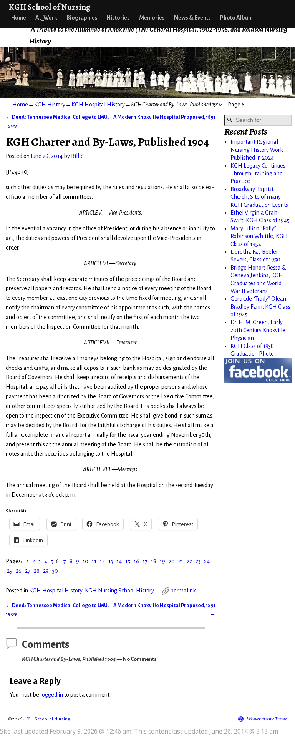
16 (136, 561)
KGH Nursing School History (119, 590)
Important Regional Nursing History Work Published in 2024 (256, 150)
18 (153, 561)
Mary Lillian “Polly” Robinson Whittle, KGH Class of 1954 (259, 236)
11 (94, 561)
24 (207, 561)
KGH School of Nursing (49, 6)
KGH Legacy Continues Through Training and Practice (257, 174)
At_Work (46, 18)
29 (46, 571)
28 (37, 571)
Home (18, 18)
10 (85, 561)
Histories (118, 18)
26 (19, 571)
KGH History (49, 104)
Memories (152, 18)
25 (9, 571)
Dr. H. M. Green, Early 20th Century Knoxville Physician (257, 330)
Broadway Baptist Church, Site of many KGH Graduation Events (259, 197)
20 (172, 561)
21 (180, 561)
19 (162, 561)
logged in (51, 695)
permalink (183, 590)
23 (198, 561)
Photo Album (236, 18)
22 (189, 561)
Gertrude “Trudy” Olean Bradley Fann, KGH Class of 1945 (260, 307)
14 (119, 561)
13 (110, 561)
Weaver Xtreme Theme (267, 719)
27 (27, 571)
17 (145, 561)
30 (55, 571)
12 (102, 561)
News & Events (192, 18)
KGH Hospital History (98, 104)
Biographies (82, 18)
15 (127, 561)
